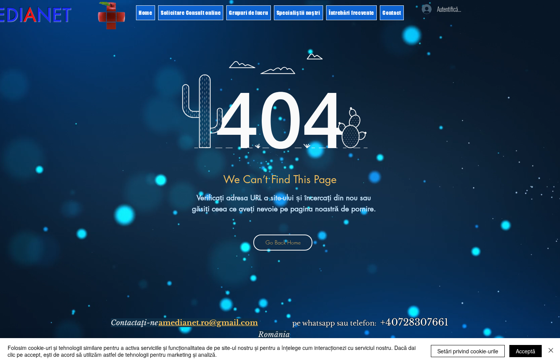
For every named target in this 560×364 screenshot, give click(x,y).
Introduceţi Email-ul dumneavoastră (194, 211)
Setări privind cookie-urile (467, 351)
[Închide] (550, 351)
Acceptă (525, 351)
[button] (513, 26)
